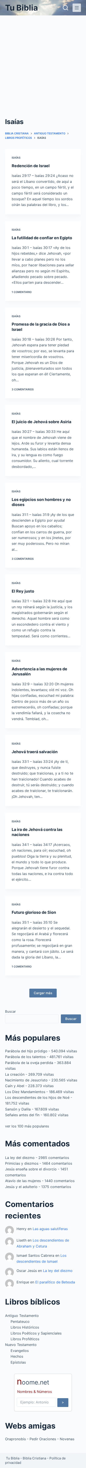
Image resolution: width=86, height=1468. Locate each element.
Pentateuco (20, 1321)
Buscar (10, 1011)
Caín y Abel (14, 1086)
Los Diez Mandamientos (25, 1092)
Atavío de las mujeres (23, 1181)
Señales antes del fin (22, 1115)
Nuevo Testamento (21, 1344)
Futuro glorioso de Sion (34, 912)
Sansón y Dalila (18, 1109)
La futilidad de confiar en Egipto (42, 237)
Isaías (16, 157)
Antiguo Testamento (22, 1315)
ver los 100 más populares (27, 1126)
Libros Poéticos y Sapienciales (36, 1333)
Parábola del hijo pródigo (26, 1051)
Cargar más (43, 993)
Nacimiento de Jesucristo (26, 1080)
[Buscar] (65, 7)
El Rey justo (23, 591)
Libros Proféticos (25, 1339)
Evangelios (20, 1350)
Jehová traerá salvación (35, 751)
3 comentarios (23, 389)
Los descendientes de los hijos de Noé (37, 1097)
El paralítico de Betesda (55, 1282)
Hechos (17, 1356)
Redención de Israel (31, 165)
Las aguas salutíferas (50, 1229)
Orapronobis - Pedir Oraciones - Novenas (39, 1439)
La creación (14, 1074)
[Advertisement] (43, 61)
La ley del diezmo (20, 1157)
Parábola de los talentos (25, 1057)
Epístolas (18, 1362)
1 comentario (22, 292)
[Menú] (77, 8)
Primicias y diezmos (21, 1163)
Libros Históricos (25, 1327)
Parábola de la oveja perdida (29, 1062)
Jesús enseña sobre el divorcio (31, 1169)
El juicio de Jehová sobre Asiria (41, 421)
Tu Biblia (21, 8)
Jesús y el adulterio (21, 1186)
